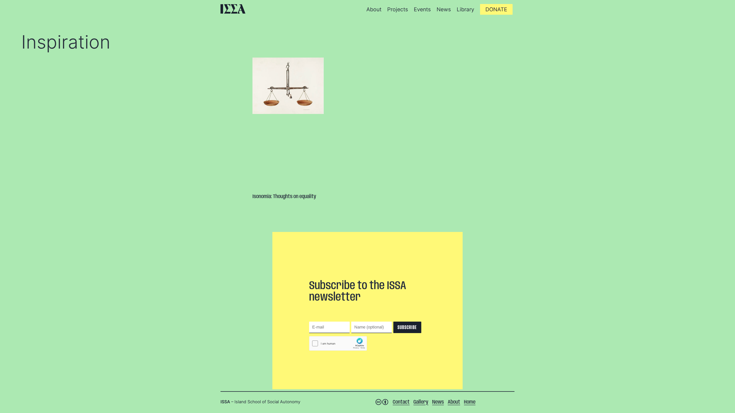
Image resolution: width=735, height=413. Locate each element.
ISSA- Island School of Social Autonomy (232, 9)
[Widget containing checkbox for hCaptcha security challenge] (338, 343)
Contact (401, 402)
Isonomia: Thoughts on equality (284, 196)
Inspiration (65, 42)
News (438, 402)
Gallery (420, 402)
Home (469, 402)
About (454, 402)
